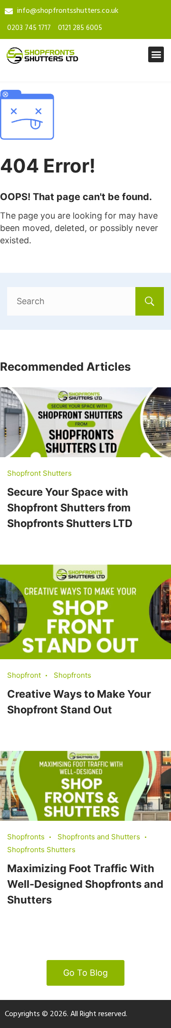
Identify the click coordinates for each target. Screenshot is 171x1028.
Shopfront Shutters (39, 473)
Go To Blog (85, 973)
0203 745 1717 (29, 28)
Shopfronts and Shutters (98, 836)
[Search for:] (85, 301)
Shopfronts (72, 675)
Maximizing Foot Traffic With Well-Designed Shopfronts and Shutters (85, 884)
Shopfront (24, 675)
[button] (156, 54)
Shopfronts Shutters (41, 849)
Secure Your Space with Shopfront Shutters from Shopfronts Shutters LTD (70, 507)
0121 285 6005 (80, 28)
